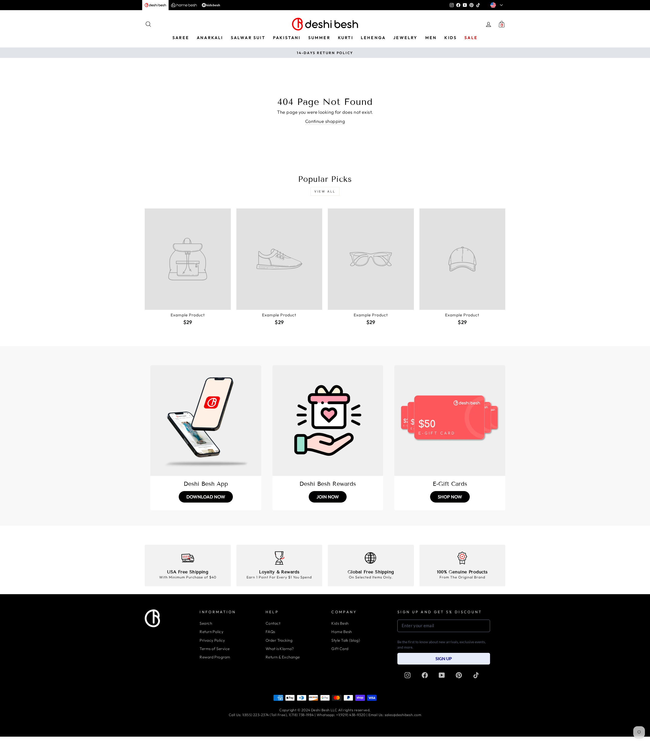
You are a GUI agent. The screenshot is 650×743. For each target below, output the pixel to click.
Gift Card (339, 648)
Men (431, 37)
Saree (180, 37)
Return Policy (211, 631)
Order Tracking (279, 640)
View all (325, 191)
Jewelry (405, 37)
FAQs (270, 631)
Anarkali (210, 37)
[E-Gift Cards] (449, 420)
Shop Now (450, 497)
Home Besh (341, 631)
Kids (450, 37)
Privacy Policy (212, 640)
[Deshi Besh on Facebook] (425, 675)
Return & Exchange (283, 657)
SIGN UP (443, 658)
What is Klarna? (280, 648)
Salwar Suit (248, 37)
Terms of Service (215, 648)
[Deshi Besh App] (205, 420)
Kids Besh (339, 623)
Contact (273, 623)
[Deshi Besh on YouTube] (442, 675)
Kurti (345, 37)
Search (206, 623)
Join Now (327, 497)
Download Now (205, 497)
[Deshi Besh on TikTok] (476, 675)
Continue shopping (325, 121)
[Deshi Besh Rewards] (327, 420)
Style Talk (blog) (345, 640)
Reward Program (215, 657)
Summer (319, 37)
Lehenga (373, 37)
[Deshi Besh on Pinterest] (459, 675)
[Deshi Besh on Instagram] (407, 675)
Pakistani (287, 37)
